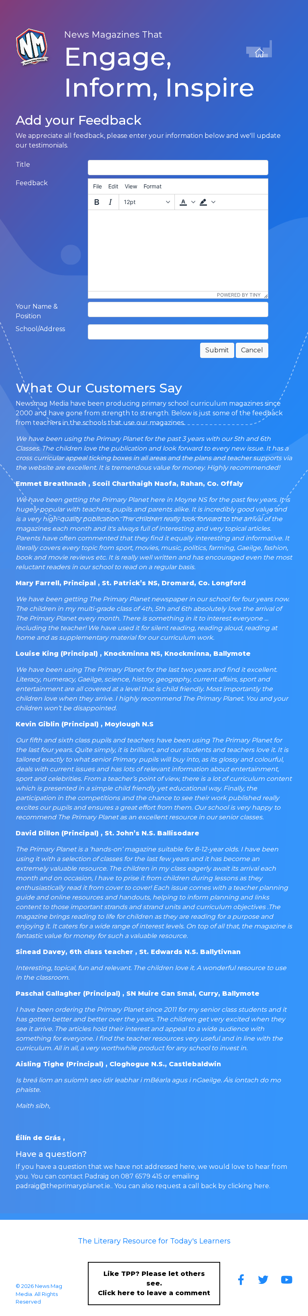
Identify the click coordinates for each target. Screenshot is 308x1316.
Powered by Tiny (239, 295)
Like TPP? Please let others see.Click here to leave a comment (154, 1283)
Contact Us (30, 1254)
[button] (186, 202)
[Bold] (96, 202)
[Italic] (110, 202)
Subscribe (29, 1270)
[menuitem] (97, 186)
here (261, 1186)
